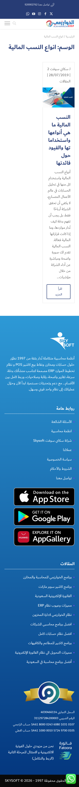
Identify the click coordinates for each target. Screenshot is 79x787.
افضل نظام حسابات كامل (55, 634)
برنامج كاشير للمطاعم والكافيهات (50, 643)
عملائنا (67, 450)
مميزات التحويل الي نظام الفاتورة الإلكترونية (43, 652)
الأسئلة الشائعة (61, 422)
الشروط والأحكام (61, 469)
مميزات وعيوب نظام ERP (55, 605)
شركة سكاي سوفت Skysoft (52, 441)
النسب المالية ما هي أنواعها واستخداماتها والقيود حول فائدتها (59, 140)
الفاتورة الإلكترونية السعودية (53, 596)
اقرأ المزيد (58, 291)
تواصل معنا (64, 478)
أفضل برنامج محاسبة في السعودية (49, 662)
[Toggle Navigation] (7, 24)
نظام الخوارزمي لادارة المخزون (52, 615)
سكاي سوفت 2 (57, 69)
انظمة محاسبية (61, 431)
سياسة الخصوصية (59, 459)
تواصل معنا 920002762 (37, 5)
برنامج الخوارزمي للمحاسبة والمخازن (47, 577)
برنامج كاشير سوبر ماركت (55, 587)
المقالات (65, 81)
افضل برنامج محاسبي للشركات (51, 624)
